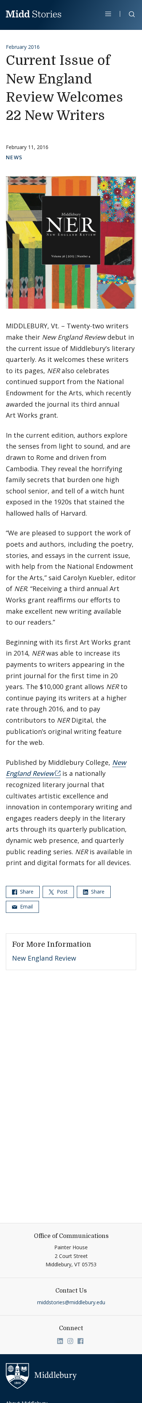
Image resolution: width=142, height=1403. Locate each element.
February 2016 (23, 46)
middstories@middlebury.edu (71, 1302)
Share (26, 891)
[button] (128, 15)
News (14, 157)
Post (61, 891)
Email (26, 906)
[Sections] (108, 14)
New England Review (44, 958)
